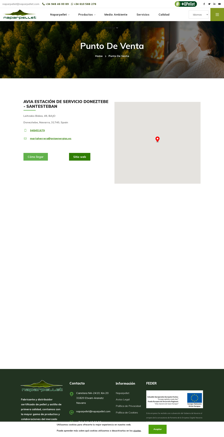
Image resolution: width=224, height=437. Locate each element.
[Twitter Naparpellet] (209, 4)
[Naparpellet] (42, 386)
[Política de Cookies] (128, 412)
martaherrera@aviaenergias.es (50, 138)
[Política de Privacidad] (128, 405)
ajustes (137, 430)
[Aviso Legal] (128, 399)
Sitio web (79, 156)
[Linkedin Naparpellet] (214, 4)
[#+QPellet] (185, 4)
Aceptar (157, 429)
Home (99, 56)
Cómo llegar (36, 156)
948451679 (37, 130)
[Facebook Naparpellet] (204, 4)
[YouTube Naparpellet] (219, 4)
